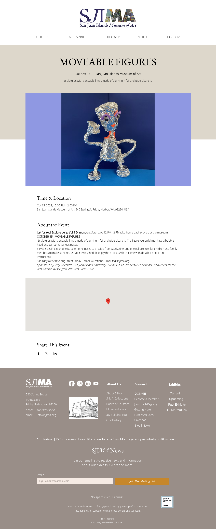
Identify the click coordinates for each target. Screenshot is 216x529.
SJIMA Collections (117, 398)
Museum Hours (116, 409)
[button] (79, 37)
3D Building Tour (117, 415)
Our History (113, 420)
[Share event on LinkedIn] (55, 353)
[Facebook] (72, 383)
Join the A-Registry (145, 404)
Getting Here (142, 409)
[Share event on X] (46, 353)
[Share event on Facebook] (38, 353)
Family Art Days (144, 415)
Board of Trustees (117, 404)
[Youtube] (96, 383)
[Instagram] (80, 383)
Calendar (140, 420)
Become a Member (145, 399)
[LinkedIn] (88, 383)
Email (40, 474)
